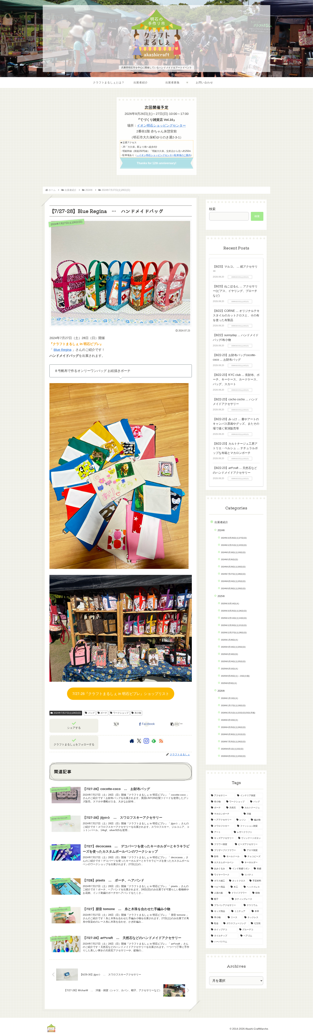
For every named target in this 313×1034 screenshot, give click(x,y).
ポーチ (104, 713)
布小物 (138, 713)
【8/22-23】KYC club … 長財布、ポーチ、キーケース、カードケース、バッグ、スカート (236, 379)
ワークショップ (120, 713)
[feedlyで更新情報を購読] (154, 740)
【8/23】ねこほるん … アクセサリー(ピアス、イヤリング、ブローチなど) (235, 291)
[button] (176, 724)
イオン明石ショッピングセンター (161, 125)
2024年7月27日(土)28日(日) (67, 713)
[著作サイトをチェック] (132, 740)
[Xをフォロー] (139, 740)
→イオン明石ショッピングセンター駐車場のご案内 (164, 155)
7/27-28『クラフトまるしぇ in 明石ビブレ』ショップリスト (120, 694)
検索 (212, 209)
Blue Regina (62, 350)
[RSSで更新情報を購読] (161, 740)
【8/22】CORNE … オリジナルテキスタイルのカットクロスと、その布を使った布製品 (236, 315)
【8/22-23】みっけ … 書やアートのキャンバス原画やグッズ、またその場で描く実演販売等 (236, 424)
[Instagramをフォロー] (146, 740)
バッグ (91, 713)
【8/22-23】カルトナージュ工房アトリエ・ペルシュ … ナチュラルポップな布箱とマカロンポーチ (235, 448)
